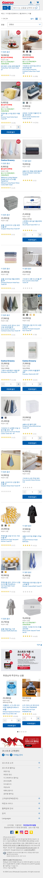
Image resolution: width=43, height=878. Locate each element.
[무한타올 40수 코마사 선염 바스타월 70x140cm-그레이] (2, 572)
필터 (32, 19)
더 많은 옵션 (5, 52)
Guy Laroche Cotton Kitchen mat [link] (31, 481)
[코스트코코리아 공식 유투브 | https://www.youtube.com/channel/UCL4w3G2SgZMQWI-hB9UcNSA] (26, 833)
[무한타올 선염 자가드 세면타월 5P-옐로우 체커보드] (30, 315)
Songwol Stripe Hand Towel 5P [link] (10, 486)
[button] (37, 8)
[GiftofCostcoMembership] (21, 747)
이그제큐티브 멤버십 (11, 778)
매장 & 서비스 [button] (7, 803)
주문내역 (7, 787)
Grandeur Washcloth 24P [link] (30, 374)
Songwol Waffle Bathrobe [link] (9, 631)
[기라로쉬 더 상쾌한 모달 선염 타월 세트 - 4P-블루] (2, 417)
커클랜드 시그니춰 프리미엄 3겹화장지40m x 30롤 (11, 707)
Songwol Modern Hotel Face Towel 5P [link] (31, 174)
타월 (29, 13)
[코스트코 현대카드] (21, 670)
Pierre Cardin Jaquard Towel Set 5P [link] (31, 631)
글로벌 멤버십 (9, 794)
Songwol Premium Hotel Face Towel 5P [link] (10, 283)
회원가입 (7, 771)
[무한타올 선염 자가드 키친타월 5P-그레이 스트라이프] (5, 525)
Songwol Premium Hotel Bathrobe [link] (30, 540)
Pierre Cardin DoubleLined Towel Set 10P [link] (30, 117)
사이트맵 (10, 825)
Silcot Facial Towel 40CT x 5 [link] (31, 225)
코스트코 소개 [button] (7, 763)
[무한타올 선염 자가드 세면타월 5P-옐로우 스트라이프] (34, 315)
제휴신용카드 (8, 790)
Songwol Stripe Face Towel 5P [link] (10, 229)
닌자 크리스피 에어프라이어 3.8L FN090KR (30, 706)
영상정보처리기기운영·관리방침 (15, 827)
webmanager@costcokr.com (26, 848)
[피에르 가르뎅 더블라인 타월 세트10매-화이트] (30, 103)
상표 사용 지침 (33, 827)
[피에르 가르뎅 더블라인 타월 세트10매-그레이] (27, 103)
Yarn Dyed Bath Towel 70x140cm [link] (8, 587)
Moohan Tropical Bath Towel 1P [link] (32, 586)
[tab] (21, 763)
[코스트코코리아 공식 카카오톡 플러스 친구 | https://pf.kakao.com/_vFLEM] (17, 833)
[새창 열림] (5, 854)
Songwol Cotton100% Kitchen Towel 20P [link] (31, 427)
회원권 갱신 (8, 774)
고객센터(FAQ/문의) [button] (10, 798)
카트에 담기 (11, 132)
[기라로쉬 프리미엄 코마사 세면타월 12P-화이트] (34, 51)
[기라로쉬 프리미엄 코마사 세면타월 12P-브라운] (23, 51)
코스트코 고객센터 (10, 750)
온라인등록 (8, 781)
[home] (8, 3)
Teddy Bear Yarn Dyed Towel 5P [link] (10, 69)
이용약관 (18, 825)
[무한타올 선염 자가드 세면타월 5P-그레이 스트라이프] (27, 315)
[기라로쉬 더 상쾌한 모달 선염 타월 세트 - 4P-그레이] (5, 417)
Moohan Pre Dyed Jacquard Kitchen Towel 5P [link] (9, 540)
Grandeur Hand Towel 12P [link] (9, 372)
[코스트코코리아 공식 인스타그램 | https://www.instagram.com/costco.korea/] (22, 833)
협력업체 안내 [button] (7, 808)
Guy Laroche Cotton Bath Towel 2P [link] (30, 281)
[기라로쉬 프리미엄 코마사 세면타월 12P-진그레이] (27, 51)
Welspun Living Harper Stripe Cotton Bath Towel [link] (10, 184)
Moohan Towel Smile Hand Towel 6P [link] (9, 118)
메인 (2, 13)
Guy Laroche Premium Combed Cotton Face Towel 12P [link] (31, 71)
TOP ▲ (39, 645)
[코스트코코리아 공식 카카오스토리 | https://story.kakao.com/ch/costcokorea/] (31, 833)
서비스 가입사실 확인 (9, 868)
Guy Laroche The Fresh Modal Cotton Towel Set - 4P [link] (10, 432)
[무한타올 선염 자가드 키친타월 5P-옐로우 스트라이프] (9, 525)
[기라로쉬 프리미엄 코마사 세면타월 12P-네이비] (30, 51)
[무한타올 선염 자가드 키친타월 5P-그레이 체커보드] (2, 525)
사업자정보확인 (29, 850)
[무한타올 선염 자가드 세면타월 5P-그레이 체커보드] (23, 315)
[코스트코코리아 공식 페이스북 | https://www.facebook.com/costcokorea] (12, 833)
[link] (10, 49)
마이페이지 (8, 784)
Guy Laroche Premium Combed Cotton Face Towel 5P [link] (10, 330)
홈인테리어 (23, 13)
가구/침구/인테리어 (12, 13)
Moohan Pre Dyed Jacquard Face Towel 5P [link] (31, 329)
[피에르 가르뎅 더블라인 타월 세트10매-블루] (23, 103)
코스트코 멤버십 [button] (8, 768)
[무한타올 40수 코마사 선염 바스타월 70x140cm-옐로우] (5, 572)
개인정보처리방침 (29, 825)
